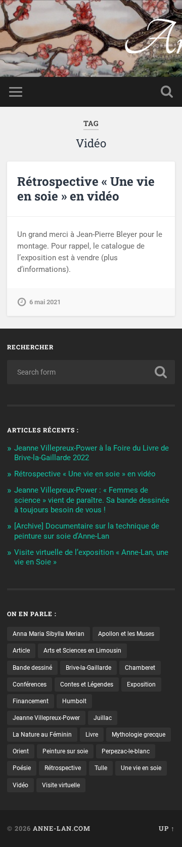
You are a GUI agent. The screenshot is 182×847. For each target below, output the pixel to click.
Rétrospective (62, 768)
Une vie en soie (141, 768)
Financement (31, 701)
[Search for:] (90, 372)
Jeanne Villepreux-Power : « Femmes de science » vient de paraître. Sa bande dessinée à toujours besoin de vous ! (91, 500)
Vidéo (20, 785)
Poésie (22, 768)
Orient (21, 751)
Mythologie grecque (138, 734)
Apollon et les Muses (126, 633)
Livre (91, 734)
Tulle (101, 768)
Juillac (103, 717)
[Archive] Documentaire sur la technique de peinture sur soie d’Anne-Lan (86, 531)
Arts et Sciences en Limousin (82, 650)
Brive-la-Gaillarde (88, 667)
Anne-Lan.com (91, 30)
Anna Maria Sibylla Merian (48, 633)
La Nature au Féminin (42, 734)
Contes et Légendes (86, 684)
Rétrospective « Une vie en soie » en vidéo (86, 188)
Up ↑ (167, 828)
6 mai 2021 (45, 302)
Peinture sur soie (65, 751)
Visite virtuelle (61, 785)
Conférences (30, 684)
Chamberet (140, 667)
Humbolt (74, 701)
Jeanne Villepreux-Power (46, 717)
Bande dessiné (32, 667)
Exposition (141, 684)
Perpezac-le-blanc (126, 751)
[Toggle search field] (167, 92)
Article (21, 650)
